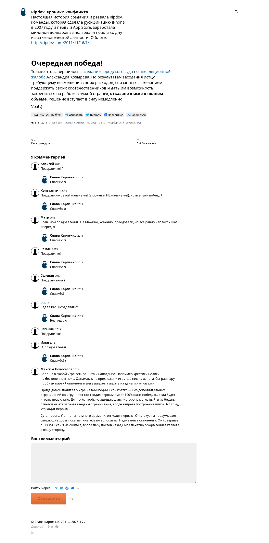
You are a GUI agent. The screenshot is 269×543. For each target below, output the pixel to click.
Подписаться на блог (47, 114)
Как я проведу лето (42, 143)
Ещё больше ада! (146, 143)
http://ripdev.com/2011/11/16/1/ (60, 42)
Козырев (91, 122)
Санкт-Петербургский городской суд (120, 122)
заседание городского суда (107, 71)
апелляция (55, 122)
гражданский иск (74, 122)
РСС (82, 522)
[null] (74, 114)
